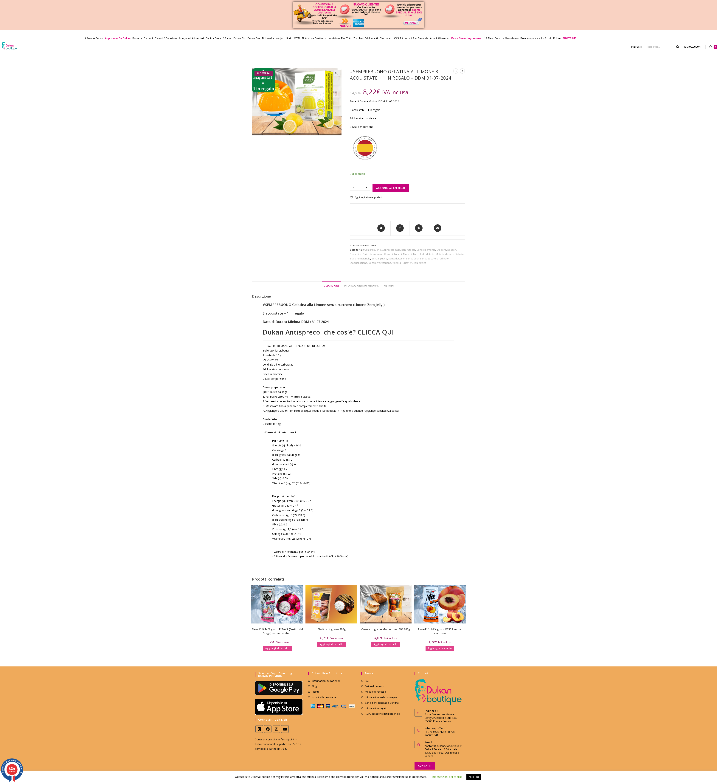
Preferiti (636, 47)
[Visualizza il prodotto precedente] (455, 71)
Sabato (459, 254)
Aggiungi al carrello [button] (277, 648)
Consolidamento (426, 249)
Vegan (372, 262)
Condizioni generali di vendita (382, 702)
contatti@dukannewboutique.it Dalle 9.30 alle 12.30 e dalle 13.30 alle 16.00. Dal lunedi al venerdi (443, 751)
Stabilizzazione (358, 262)
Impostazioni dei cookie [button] (447, 777)
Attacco (411, 249)
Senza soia (412, 258)
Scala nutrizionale (360, 258)
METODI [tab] (389, 285)
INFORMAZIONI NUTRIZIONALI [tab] (361, 285)
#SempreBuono (372, 249)
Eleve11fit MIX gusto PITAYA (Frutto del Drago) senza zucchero (277, 631)
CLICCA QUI (376, 332)
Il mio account (693, 47)
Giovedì (388, 254)
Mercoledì (418, 254)
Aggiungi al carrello (390, 188)
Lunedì (398, 254)
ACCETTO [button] (474, 777)
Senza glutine (379, 258)
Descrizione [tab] (331, 285)
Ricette (315, 691)
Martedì (407, 254)
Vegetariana (384, 262)
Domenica (355, 254)
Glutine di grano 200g (331, 629)
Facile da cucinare (373, 254)
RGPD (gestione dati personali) (382, 713)
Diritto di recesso (374, 686)
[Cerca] (678, 47)
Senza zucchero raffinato (434, 258)
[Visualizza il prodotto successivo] (462, 71)
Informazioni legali (375, 708)
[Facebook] (267, 729)
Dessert (451, 249)
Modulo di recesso (375, 691)
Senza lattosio (396, 258)
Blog (314, 686)
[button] (337, 73)
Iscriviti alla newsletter (324, 697)
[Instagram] (276, 729)
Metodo (430, 254)
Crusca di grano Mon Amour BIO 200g (385, 629)
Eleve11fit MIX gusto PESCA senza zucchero (440, 631)
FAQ (367, 681)
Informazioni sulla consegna (381, 697)
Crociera (441, 249)
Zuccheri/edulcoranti (414, 262)
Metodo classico (445, 254)
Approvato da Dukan (394, 249)
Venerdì (396, 262)
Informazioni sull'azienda (326, 681)
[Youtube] (285, 729)
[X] (259, 729)
